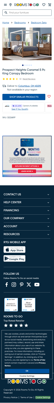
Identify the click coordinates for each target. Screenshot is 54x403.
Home (5, 22)
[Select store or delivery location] (10, 4)
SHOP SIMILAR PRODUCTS (23, 97)
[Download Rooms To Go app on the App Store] (14, 249)
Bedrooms (20, 22)
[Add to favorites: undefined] (49, 96)
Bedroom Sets (38, 22)
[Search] (5, 13)
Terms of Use (26, 397)
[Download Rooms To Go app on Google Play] (14, 258)
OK (27, 371)
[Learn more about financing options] (27, 173)
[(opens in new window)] (7, 285)
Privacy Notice (10, 397)
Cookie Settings (42, 397)
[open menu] (5, 5)
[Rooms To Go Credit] (27, 152)
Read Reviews (29, 79)
